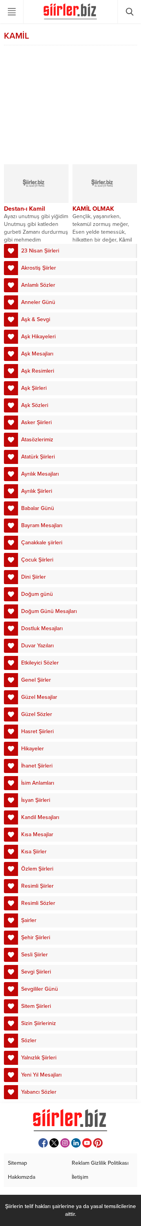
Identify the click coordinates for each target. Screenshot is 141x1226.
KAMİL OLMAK (93, 209)
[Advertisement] (70, 105)
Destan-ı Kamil (24, 209)
